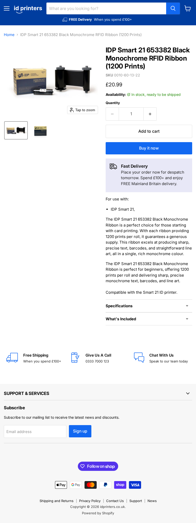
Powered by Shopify (98, 513)
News (152, 501)
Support (135, 501)
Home (9, 34)
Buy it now (149, 148)
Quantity (113, 103)
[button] (16, 130)
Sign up (80, 431)
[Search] (173, 8)
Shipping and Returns (57, 501)
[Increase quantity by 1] (150, 114)
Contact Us (115, 501)
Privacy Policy (90, 501)
